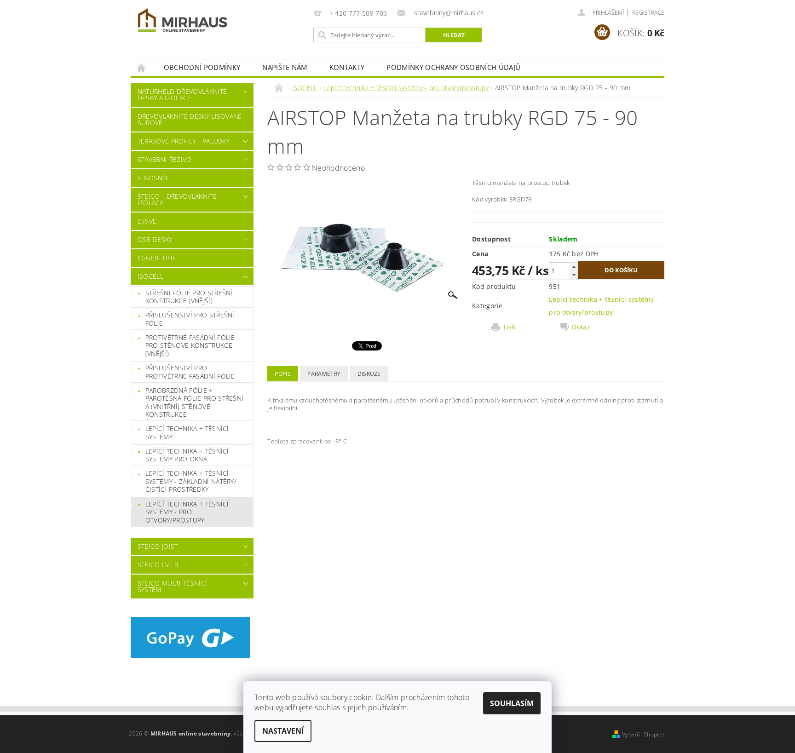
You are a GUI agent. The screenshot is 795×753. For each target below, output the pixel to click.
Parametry (323, 374)
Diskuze (369, 374)
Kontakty (347, 67)
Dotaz (581, 327)
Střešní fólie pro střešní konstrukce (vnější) (189, 296)
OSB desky (155, 239)
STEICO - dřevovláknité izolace (177, 199)
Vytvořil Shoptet (643, 734)
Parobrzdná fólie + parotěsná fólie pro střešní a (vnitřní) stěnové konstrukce (194, 402)
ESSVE (147, 221)
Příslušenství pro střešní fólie (190, 319)
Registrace (648, 13)
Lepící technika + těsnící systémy (187, 432)
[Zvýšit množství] (574, 266)
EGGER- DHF (157, 257)
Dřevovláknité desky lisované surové (190, 119)
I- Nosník (153, 177)
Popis (283, 374)
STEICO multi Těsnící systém (172, 586)
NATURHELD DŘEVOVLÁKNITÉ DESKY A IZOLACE (182, 94)
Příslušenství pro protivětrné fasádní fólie (190, 371)
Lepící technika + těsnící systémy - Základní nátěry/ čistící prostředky (190, 481)
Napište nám (284, 67)
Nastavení (283, 731)
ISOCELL (150, 276)
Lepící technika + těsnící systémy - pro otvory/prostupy (187, 512)
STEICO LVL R (158, 564)
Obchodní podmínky (202, 67)
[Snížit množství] (574, 274)
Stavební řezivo (165, 159)
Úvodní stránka (142, 67)
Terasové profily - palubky (184, 141)
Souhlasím (512, 703)
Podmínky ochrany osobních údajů (453, 67)
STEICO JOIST (158, 546)
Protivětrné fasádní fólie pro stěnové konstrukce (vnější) (190, 345)
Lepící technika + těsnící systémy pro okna (187, 455)
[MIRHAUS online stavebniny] (182, 22)
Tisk (509, 327)
